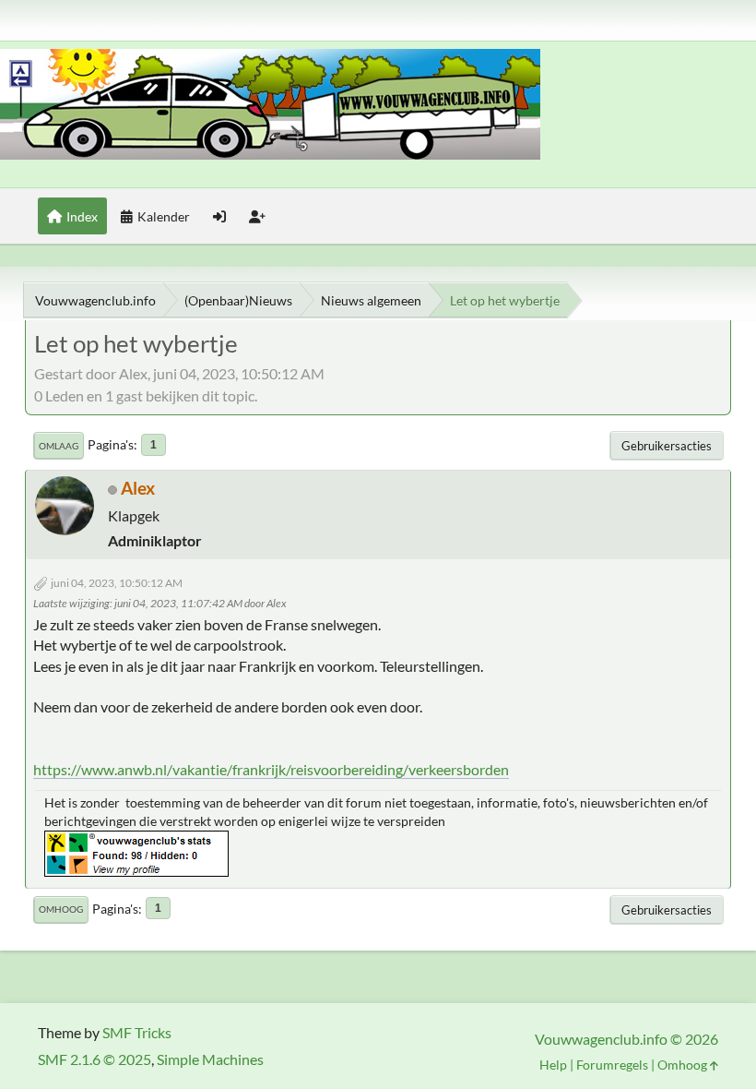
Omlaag (58, 445)
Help (553, 1064)
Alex (138, 487)
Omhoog (61, 909)
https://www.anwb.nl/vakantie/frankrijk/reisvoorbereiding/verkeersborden (271, 769)
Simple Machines (210, 1059)
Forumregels (612, 1064)
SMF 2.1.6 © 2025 (94, 1059)
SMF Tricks (136, 1032)
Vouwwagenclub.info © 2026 (626, 1038)
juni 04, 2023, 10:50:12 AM (117, 583)
